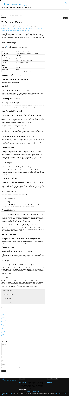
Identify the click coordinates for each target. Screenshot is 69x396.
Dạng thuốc (16, 28)
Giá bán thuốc (58, 393)
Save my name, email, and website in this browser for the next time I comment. (20, 367)
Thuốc (19, 7)
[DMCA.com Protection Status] (23, 390)
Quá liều (31, 28)
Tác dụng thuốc (64, 393)
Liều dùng (26, 28)
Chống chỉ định (36, 28)
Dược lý (21, 30)
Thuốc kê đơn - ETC (10, 15)
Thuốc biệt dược (26, 7)
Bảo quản (17, 30)
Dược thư (5, 7)
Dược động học (27, 30)
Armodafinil (4, 17)
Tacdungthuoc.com (23, 382)
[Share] (50, 382)
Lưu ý (7, 30)
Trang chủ (3, 15)
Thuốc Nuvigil (4, 46)
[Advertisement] (17, 11)
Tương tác (12, 30)
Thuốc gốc (12, 7)
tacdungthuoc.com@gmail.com (33, 391)
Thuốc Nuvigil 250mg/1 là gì (7, 28)
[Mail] (48, 382)
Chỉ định (21, 28)
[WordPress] (51, 382)
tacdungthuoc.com (9, 280)
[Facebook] (47, 382)
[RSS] (49, 382)
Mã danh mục (4, 394)
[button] (66, 3)
